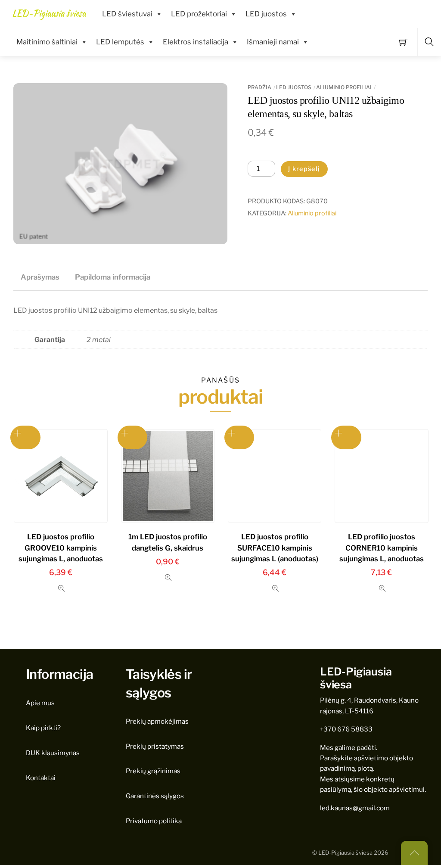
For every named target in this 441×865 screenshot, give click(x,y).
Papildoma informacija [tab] (112, 277)
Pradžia (259, 87)
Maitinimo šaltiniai (47, 41)
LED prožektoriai (199, 13)
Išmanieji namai (273, 41)
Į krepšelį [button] (239, 437)
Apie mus (40, 703)
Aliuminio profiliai (344, 87)
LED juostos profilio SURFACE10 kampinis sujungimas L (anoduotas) (274, 547)
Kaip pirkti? (43, 728)
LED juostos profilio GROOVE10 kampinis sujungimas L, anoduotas (61, 547)
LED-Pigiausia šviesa (345, 852)
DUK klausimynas (53, 753)
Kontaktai (41, 778)
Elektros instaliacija (195, 41)
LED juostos (266, 13)
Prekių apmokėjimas (157, 721)
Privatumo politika (154, 821)
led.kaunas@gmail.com (355, 808)
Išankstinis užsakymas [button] (25, 437)
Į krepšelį (304, 169)
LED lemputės (120, 41)
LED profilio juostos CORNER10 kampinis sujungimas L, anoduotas (381, 547)
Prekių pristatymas (155, 746)
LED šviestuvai (127, 13)
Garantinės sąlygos (155, 796)
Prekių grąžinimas (153, 771)
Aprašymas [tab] (40, 277)
